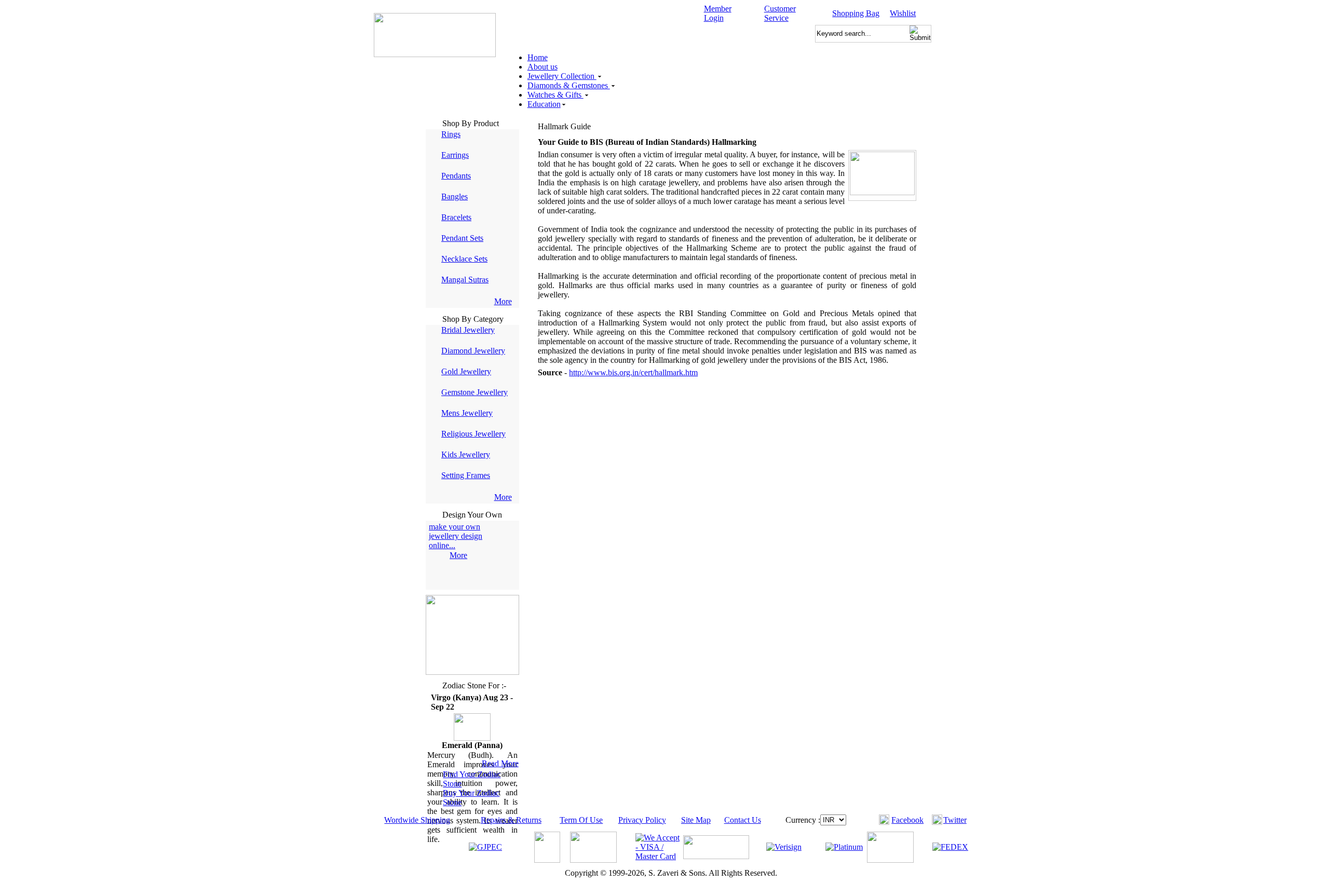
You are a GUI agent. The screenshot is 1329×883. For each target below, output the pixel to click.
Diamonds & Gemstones (568, 85)
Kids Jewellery (465, 454)
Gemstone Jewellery (474, 392)
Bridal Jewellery (468, 329)
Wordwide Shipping (417, 820)
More (503, 301)
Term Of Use (581, 820)
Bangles (454, 196)
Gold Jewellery (466, 371)
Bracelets (456, 217)
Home (537, 57)
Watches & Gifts (555, 94)
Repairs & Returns (511, 820)
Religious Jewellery (473, 433)
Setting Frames (465, 475)
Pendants (456, 175)
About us (542, 66)
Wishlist (903, 13)
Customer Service (780, 13)
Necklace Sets (464, 258)
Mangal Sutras (465, 279)
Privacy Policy (642, 820)
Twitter (955, 820)
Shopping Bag (855, 13)
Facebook (907, 820)
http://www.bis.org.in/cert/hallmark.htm (633, 372)
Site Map (696, 820)
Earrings (455, 155)
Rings (450, 134)
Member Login (717, 13)
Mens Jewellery (467, 413)
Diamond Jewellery (473, 350)
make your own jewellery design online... (455, 536)
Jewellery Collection (561, 76)
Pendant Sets (462, 238)
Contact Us (742, 820)
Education (544, 104)
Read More (500, 763)
